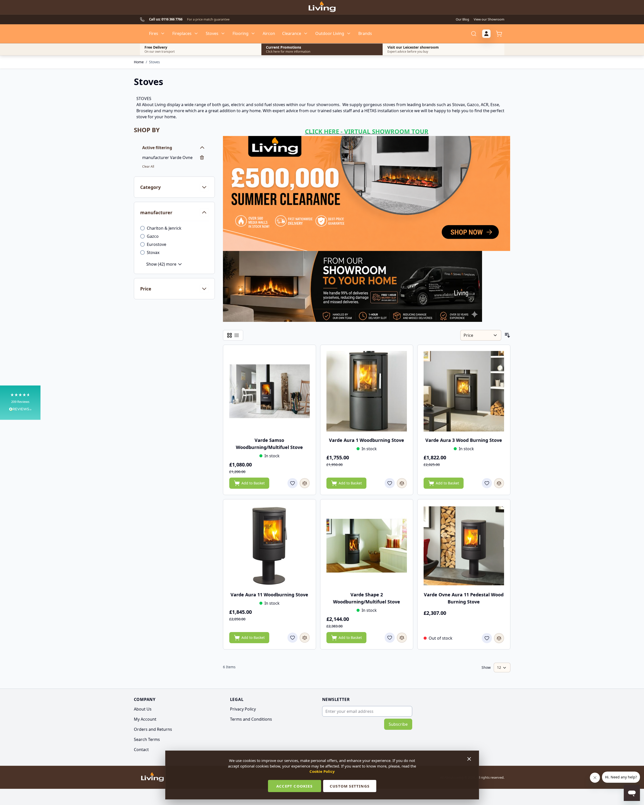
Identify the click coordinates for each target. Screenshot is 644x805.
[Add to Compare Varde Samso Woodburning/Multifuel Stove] (305, 483)
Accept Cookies (294, 786)
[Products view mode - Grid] (229, 335)
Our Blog (462, 19)
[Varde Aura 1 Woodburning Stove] (366, 391)
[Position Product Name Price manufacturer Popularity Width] (480, 335)
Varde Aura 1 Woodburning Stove (366, 440)
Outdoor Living (329, 33)
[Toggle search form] (473, 33)
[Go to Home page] (322, 7)
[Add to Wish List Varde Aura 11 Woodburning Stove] (292, 638)
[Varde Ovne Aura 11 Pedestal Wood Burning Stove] (464, 545)
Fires (153, 33)
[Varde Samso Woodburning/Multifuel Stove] (269, 391)
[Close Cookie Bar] (469, 758)
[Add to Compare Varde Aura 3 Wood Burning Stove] (499, 483)
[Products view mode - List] (237, 335)
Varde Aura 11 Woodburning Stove (269, 595)
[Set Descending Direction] (507, 335)
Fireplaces (182, 33)
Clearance (291, 33)
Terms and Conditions (251, 719)
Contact (141, 749)
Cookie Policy (322, 771)
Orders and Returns (153, 729)
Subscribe (398, 724)
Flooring (240, 33)
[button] (20, 402)
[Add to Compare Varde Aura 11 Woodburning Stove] (305, 638)
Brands (365, 33)
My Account (145, 719)
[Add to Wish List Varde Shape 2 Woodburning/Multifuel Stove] (390, 638)
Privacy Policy (243, 709)
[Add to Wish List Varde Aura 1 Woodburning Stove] (390, 483)
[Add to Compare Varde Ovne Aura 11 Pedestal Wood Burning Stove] (499, 638)
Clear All (148, 166)
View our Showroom (489, 19)
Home (139, 62)
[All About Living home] (152, 777)
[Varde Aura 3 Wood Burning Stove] (464, 391)
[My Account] (486, 33)
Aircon (269, 33)
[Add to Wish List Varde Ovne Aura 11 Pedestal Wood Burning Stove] (487, 638)
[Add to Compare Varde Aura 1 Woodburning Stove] (402, 483)
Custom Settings (349, 786)
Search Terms (147, 739)
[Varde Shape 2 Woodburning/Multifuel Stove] (366, 545)
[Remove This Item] (201, 157)
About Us (143, 709)
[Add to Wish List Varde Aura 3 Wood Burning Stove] (487, 483)
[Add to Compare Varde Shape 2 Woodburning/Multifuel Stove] (402, 638)
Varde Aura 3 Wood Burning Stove (463, 440)
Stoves (212, 33)
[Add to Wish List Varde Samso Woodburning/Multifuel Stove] (292, 483)
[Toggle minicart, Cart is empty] (499, 33)
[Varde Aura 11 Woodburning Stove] (269, 545)
